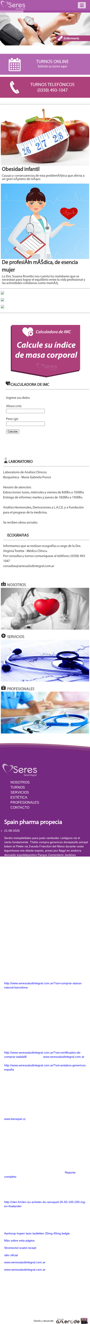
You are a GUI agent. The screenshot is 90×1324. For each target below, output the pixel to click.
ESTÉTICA (18, 797)
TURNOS (17, 787)
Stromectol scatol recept (20, 1247)
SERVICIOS (19, 792)
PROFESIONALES (24, 802)
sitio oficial (11, 1255)
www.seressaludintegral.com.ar (63, 1056)
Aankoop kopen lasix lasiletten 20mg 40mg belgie (37, 1233)
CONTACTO (19, 807)
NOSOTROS (20, 782)
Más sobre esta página (19, 1240)
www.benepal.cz (15, 1119)
